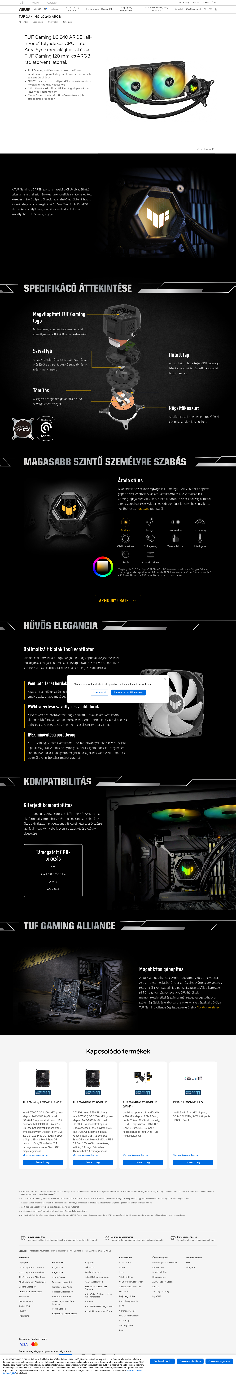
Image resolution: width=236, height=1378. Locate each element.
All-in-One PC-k (26, 1301)
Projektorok (24, 1316)
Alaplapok (90, 1262)
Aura (121, 1330)
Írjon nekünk (158, 1267)
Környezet (191, 1267)
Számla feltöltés (159, 1272)
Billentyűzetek (58, 1277)
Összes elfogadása (219, 1361)
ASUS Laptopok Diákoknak (32, 1277)
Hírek (121, 1272)
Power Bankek (59, 1309)
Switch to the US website (128, 692)
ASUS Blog (184, 2)
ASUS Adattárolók (94, 1282)
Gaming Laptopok (27, 1287)
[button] (205, 2)
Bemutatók (53, 22)
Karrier (122, 1267)
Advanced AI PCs (127, 1311)
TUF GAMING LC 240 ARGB (40, 17)
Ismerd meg (43, 1162)
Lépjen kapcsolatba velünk (164, 1262)
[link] (24, 9)
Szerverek (90, 1301)
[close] (165, 679)
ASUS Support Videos (162, 1282)
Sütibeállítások (162, 1361)
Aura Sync (143, 509)
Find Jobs (123, 1291)
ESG (188, 1262)
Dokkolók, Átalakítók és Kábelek (63, 1302)
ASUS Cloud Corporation (131, 1282)
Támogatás (67, 22)
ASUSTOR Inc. (126, 1277)
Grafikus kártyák (93, 1272)
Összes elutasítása (190, 1361)
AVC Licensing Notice (129, 1316)
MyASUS (156, 1296)
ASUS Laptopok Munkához (32, 1272)
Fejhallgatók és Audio (62, 1287)
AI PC (121, 1306)
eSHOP (37, 9)
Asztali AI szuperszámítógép (98, 1311)
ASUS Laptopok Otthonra (31, 1267)
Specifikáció (38, 22)
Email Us (156, 1286)
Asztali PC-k (24, 1306)
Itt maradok (99, 692)
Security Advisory (160, 1291)
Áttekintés (23, 22)
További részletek (208, 1007)
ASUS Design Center (129, 1301)
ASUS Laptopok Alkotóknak (32, 1282)
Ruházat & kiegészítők (62, 1292)
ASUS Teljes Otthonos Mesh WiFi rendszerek (98, 1295)
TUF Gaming (75, 1251)
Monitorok (24, 1296)
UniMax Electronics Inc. (130, 1286)
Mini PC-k (23, 1311)
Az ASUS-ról (125, 1262)
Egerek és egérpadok (62, 1282)
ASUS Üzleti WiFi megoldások (99, 1306)
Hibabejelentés (159, 1277)
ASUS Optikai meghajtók (97, 1277)
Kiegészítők (57, 1267)
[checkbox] (204, 149)
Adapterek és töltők (61, 1296)
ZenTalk (195, 2)
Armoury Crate (126, 1325)
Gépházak (90, 1267)
